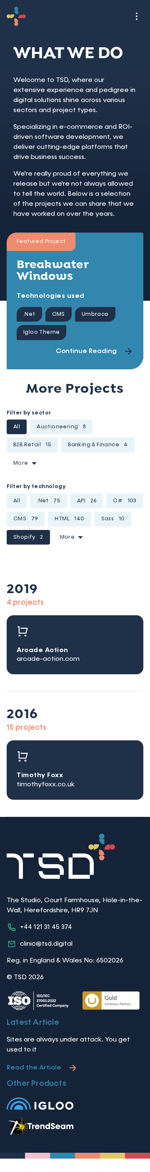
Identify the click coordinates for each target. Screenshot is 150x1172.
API (86, 501)
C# (124, 501)
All (16, 427)
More (20, 463)
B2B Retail (32, 445)
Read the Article (34, 1068)
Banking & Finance (98, 445)
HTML (69, 519)
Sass (113, 519)
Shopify (28, 537)
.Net (48, 501)
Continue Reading (86, 351)
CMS (25, 519)
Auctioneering (61, 427)
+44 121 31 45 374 (46, 927)
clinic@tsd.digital (46, 944)
